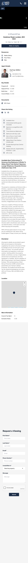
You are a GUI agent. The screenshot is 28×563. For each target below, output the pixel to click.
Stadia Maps (12, 307)
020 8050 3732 (16, 74)
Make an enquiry (14, 46)
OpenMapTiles (16, 307)
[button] (14, 18)
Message (5, 473)
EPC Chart (7, 103)
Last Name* (6, 443)
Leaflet (9, 307)
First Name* (6, 435)
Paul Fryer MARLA (15, 70)
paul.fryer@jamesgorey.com (18, 76)
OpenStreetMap (21, 307)
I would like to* (7, 465)
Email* (4, 450)
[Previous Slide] (1, 18)
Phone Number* (7, 458)
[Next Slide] (26, 18)
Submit (14, 494)
